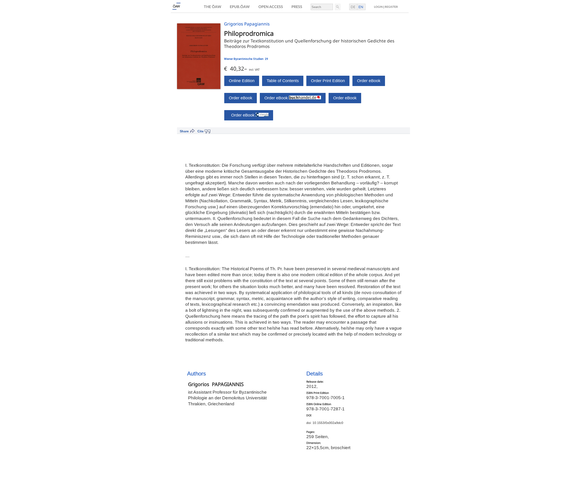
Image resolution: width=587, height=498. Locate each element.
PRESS (296, 7)
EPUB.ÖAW (240, 7)
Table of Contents (283, 80)
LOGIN (378, 7)
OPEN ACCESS (270, 7)
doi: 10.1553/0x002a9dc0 (324, 423)
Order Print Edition (328, 80)
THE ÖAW (212, 7)
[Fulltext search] (337, 7)
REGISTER (391, 7)
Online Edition (242, 80)
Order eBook (368, 80)
